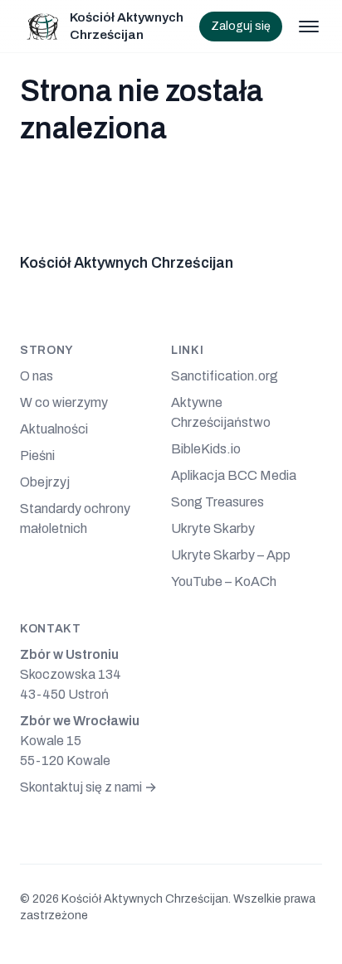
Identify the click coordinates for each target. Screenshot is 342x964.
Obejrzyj (45, 482)
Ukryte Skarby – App (231, 555)
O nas (36, 376)
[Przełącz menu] (309, 26)
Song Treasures (217, 502)
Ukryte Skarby (213, 528)
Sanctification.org (224, 376)
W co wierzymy (64, 402)
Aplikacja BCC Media (233, 475)
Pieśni (37, 455)
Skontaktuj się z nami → (88, 787)
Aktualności (54, 429)
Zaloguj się (241, 26)
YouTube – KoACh (223, 581)
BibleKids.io (206, 449)
